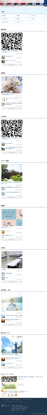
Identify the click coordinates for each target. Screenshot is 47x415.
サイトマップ (18, 401)
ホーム (2, 6)
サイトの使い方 (6, 399)
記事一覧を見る (12, 64)
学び (13, 6)
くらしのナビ (8, 6)
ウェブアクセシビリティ (8, 401)
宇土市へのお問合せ (16, 399)
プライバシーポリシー (27, 399)
